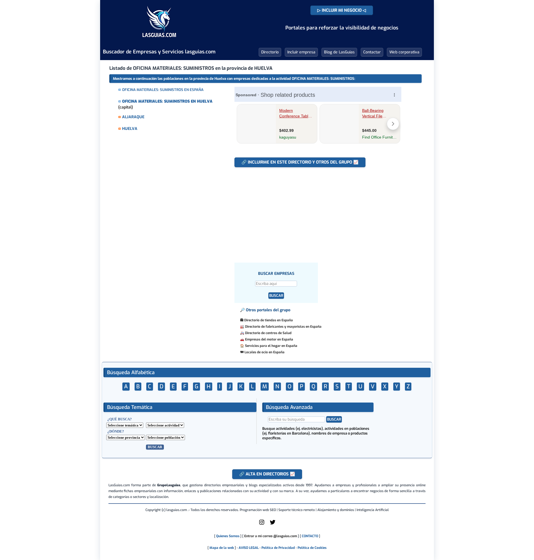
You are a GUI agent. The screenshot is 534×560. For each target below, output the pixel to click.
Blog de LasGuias (339, 52)
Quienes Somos (227, 536)
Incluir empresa (301, 52)
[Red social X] (272, 524)
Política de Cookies (312, 548)
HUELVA (129, 128)
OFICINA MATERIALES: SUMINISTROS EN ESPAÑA (163, 89)
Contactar (372, 52)
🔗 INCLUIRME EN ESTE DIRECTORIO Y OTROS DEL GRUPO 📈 (300, 162)
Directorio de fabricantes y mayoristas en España (283, 326)
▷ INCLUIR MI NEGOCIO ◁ (341, 10)
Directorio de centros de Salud (268, 333)
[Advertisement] (320, 212)
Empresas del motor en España (269, 339)
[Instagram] (261, 524)
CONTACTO (310, 536)
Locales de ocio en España (264, 352)
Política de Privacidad (278, 548)
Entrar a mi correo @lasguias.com (270, 536)
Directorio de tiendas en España (268, 320)
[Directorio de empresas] (159, 41)
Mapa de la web (221, 548)
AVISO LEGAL (249, 548)
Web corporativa (404, 52)
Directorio (270, 52)
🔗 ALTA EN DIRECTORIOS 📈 (267, 474)
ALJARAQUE (133, 117)
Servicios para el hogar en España (271, 346)
